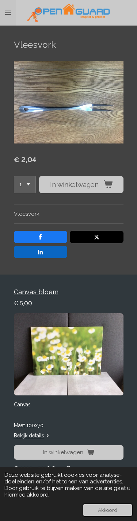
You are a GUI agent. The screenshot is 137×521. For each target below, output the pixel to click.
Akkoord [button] (107, 510)
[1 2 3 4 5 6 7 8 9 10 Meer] (25, 184)
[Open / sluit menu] (8, 13)
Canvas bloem (36, 292)
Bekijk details (29, 435)
